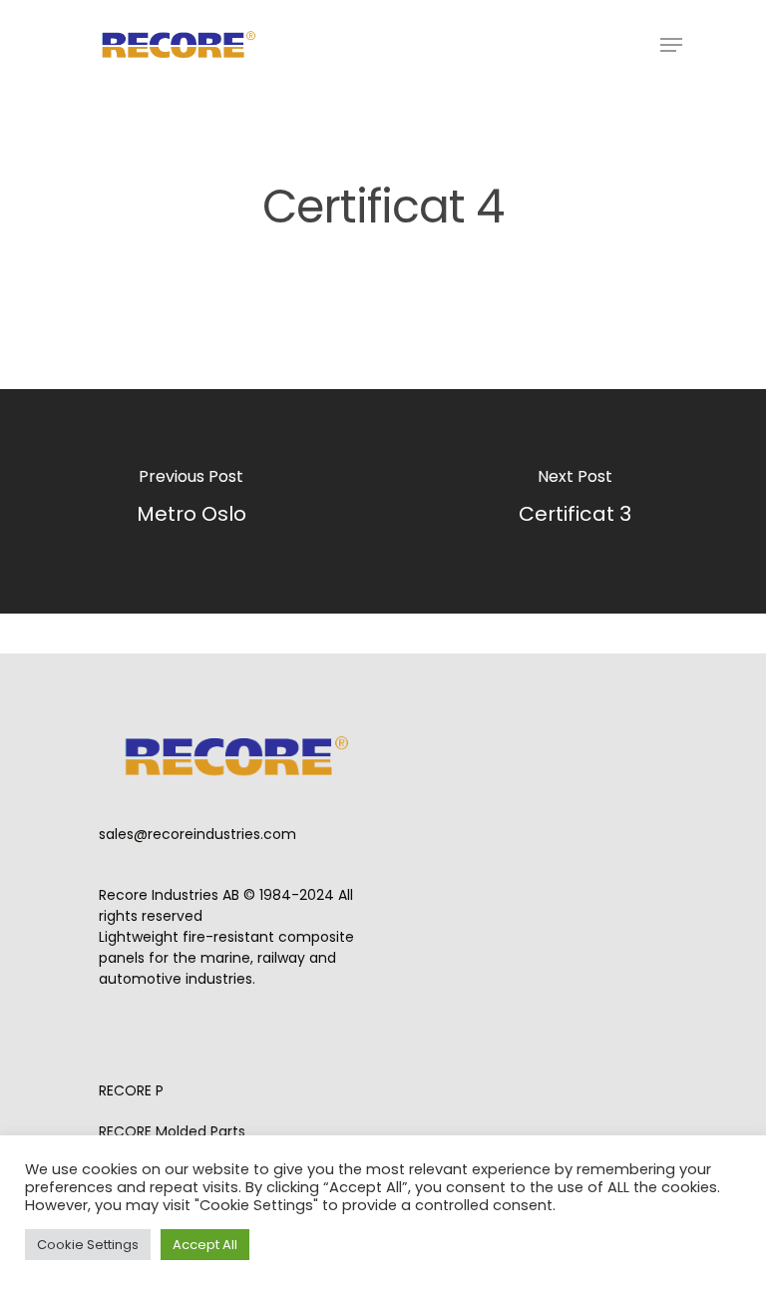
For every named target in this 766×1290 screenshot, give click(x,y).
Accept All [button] (205, 1244)
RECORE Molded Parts (172, 1131)
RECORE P (131, 1090)
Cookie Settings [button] (88, 1244)
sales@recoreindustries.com (197, 834)
